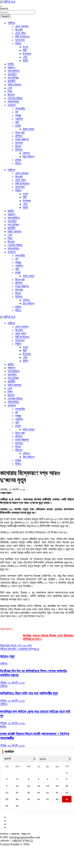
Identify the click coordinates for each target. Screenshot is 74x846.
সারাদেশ (11, 67)
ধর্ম (16, 112)
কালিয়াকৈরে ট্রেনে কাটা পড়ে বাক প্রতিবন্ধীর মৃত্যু (29, 693)
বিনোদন (11, 94)
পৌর (25, 57)
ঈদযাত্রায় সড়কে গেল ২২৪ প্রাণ (16, 645)
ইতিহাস (18, 149)
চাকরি (17, 125)
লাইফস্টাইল (13, 101)
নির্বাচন (18, 43)
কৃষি (17, 122)
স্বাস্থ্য (18, 115)
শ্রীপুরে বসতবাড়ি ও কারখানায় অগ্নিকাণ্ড (19, 649)
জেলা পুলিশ (20, 33)
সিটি (25, 50)
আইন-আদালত (14, 84)
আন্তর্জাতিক (14, 71)
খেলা (10, 88)
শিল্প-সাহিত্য (28, 156)
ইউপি (25, 60)
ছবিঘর (18, 160)
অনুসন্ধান (20, 40)
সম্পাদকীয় (20, 108)
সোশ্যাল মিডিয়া (15, 98)
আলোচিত (12, 74)
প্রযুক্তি (19, 118)
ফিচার (18, 146)
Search (4, 8)
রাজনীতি (11, 81)
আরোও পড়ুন (7, 656)
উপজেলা (27, 53)
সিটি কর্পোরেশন (22, 36)
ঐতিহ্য (26, 153)
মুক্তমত (19, 142)
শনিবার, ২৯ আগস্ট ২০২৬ (12, 682)
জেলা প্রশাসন (21, 26)
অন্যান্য (12, 105)
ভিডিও (18, 163)
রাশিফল (18, 136)
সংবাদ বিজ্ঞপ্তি (22, 139)
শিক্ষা (10, 91)
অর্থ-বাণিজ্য (13, 77)
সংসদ (25, 47)
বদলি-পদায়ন (28, 129)
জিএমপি (19, 29)
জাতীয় (11, 64)
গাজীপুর (11, 23)
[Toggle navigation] (1, 6)
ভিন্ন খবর (19, 132)
